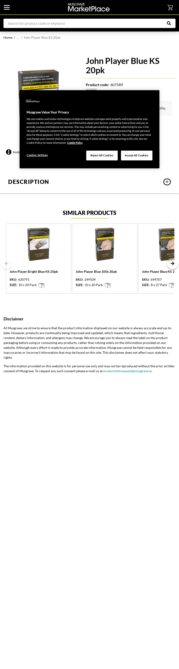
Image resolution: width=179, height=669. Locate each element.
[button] (89, 181)
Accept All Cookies (136, 155)
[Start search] (171, 23)
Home (7, 37)
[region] (89, 129)
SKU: (13, 279)
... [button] (17, 37)
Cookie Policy (75, 142)
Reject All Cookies (101, 155)
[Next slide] (172, 263)
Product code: (97, 84)
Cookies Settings (37, 155)
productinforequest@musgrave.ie (127, 371)
